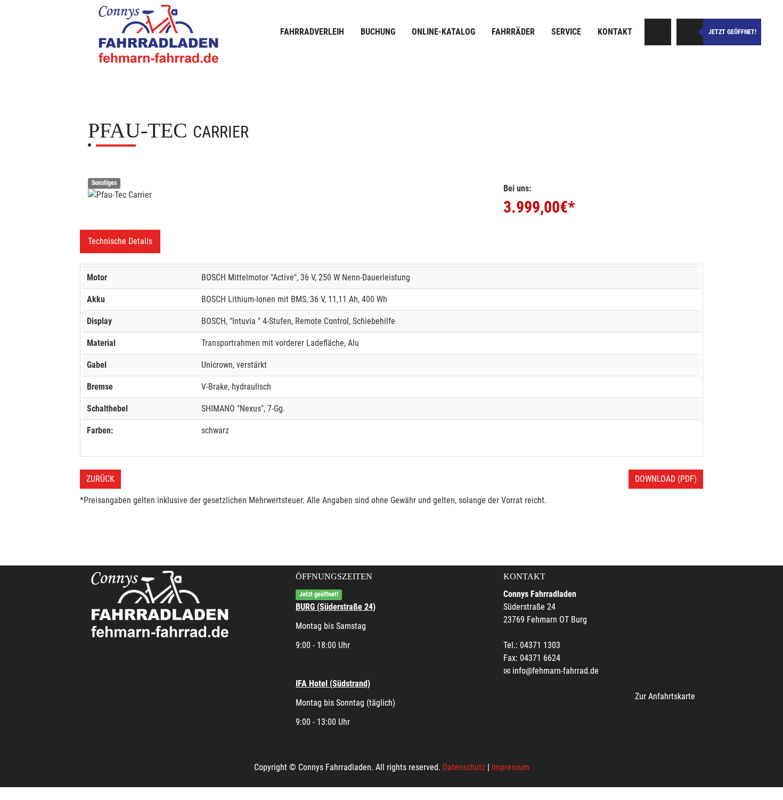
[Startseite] (160, 33)
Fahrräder (513, 32)
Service (566, 32)
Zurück (100, 479)
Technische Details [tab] (120, 241)
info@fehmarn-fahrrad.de (555, 671)
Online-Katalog (443, 32)
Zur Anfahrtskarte (665, 696)
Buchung (378, 32)
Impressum (510, 767)
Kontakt (615, 32)
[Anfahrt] (658, 32)
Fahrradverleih (312, 32)
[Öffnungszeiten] (689, 32)
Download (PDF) (666, 479)
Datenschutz (464, 767)
